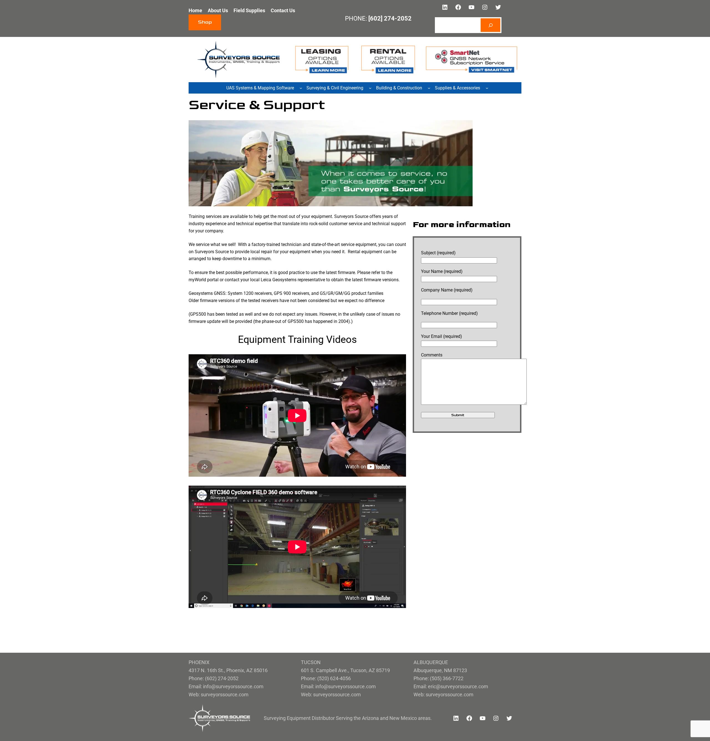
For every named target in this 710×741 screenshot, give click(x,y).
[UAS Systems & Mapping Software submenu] (301, 88)
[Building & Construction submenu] (429, 88)
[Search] (490, 25)
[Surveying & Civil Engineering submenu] (370, 88)
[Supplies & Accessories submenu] (487, 88)
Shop (205, 22)
